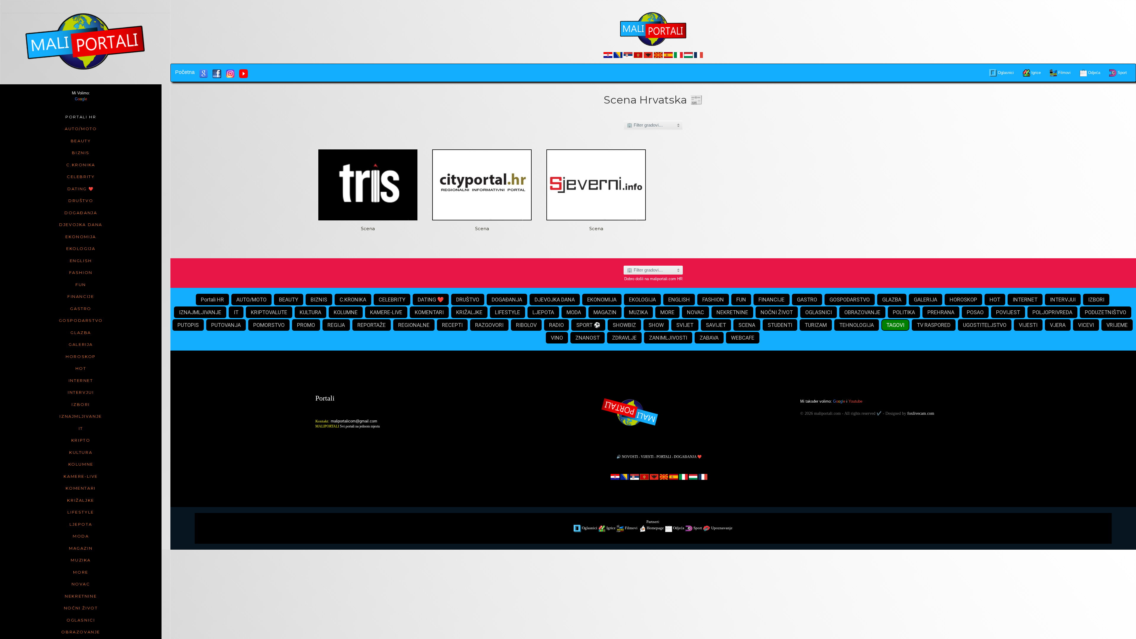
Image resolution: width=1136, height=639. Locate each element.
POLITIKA (904, 312)
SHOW (656, 325)
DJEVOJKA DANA (555, 299)
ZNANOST (587, 338)
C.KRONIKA (353, 299)
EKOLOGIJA (642, 299)
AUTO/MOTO (251, 299)
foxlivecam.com (920, 413)
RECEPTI (452, 325)
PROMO (306, 325)
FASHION (713, 299)
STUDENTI (780, 325)
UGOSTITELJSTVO (984, 325)
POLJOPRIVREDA (1052, 312)
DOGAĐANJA (507, 299)
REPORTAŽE (371, 325)
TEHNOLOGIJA (856, 325)
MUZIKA (638, 312)
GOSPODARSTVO (850, 299)
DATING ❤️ (431, 299)
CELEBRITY (392, 299)
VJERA (1058, 325)
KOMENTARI (429, 312)
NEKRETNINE (732, 312)
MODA (574, 312)
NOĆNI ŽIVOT (777, 312)
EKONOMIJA (602, 299)
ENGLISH (679, 299)
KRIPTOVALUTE (269, 312)
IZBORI (1096, 299)
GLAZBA (891, 299)
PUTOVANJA (226, 325)
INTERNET (1025, 299)
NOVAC (695, 312)
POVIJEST (1008, 312)
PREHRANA (940, 312)
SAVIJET (716, 325)
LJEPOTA (543, 312)
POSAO (975, 312)
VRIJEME (1117, 325)
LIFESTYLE (507, 312)
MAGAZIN (605, 312)
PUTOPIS (188, 325)
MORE (667, 312)
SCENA (746, 325)
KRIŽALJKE (469, 312)
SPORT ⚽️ (588, 325)
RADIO (556, 325)
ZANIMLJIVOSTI (668, 338)
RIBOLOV (526, 325)
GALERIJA (925, 299)
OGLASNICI (818, 312)
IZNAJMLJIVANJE (200, 312)
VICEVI (1086, 325)
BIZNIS (319, 299)
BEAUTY (288, 299)
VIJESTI (1028, 325)
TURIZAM (816, 325)
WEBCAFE (742, 338)
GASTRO (807, 299)
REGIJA (336, 325)
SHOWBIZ (624, 325)
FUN (741, 299)
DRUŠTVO (467, 299)
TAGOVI (895, 325)
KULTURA (310, 312)
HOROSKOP (963, 299)
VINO (557, 338)
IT (236, 312)
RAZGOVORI (489, 325)
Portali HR (212, 299)
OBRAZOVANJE (862, 312)
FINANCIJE (772, 299)
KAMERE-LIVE (386, 312)
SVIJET (684, 325)
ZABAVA (709, 338)
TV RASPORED (934, 325)
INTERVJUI (1063, 299)
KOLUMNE (346, 312)
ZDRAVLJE (624, 338)
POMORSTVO (269, 325)
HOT (995, 299)
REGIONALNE (414, 325)
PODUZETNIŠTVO (1105, 312)
